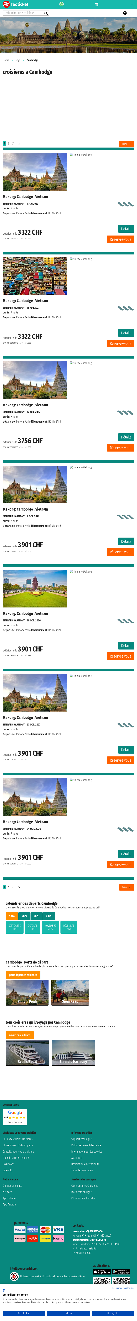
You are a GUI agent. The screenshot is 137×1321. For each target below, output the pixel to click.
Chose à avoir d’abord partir (18, 1145)
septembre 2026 (15, 927)
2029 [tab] (49, 916)
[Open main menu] (132, 13)
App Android (10, 1204)
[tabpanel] (68, 928)
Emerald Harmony (14, 203)
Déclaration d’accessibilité (85, 1164)
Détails (126, 228)
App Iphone (9, 1198)
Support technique (81, 1139)
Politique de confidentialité (86, 1145)
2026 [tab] (12, 916)
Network (7, 1192)
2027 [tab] (24, 916)
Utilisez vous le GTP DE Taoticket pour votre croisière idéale (52, 1276)
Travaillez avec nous (82, 1170)
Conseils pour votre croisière (18, 1151)
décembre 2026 (68, 927)
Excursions (8, 1164)
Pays (18, 60)
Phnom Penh (23, 213)
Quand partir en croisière (16, 1158)
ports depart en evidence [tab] (23, 975)
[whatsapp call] (61, 4)
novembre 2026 (50, 927)
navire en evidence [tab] (19, 1035)
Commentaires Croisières (84, 1185)
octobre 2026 (32, 927)
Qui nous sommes (12, 1185)
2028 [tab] (36, 916)
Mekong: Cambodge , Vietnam (25, 196)
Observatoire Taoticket (83, 1198)
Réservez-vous (120, 239)
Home (6, 60)
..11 (13, 143)
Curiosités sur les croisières (17, 1139)
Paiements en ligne (81, 1192)
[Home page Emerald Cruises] (125, 203)
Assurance (76, 1158)
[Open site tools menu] (132, 4)
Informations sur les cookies (86, 1151)
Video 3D (7, 1170)
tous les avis (15, 1122)
